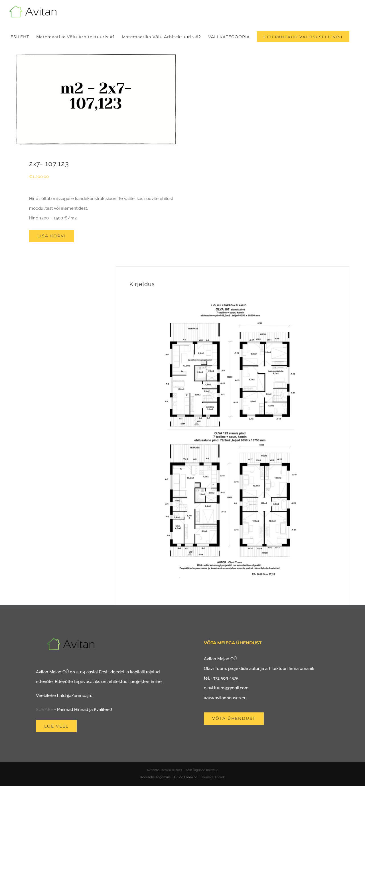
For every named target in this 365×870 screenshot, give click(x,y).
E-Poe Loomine (185, 777)
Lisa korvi (51, 236)
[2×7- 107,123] (96, 99)
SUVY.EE (44, 709)
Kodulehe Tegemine (155, 777)
